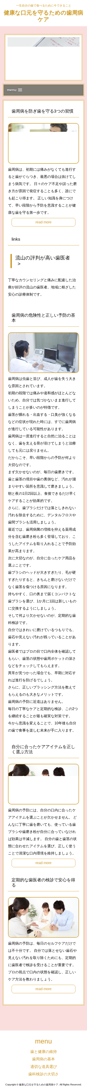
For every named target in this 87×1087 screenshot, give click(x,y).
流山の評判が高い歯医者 (42, 258)
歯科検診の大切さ (43, 1074)
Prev (10, 57)
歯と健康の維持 (43, 1052)
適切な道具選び (43, 1067)
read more (43, 222)
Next (77, 57)
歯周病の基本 (43, 1059)
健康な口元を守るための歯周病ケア (43, 15)
